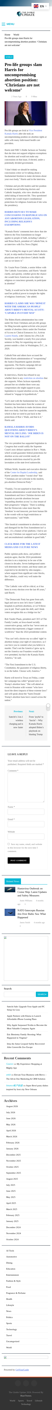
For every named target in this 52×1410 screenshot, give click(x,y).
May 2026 (10, 1124)
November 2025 (13, 1161)
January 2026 (12, 1148)
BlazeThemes (25, 1396)
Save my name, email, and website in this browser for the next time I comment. (25, 847)
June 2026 (11, 1118)
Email (11, 819)
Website (11, 831)
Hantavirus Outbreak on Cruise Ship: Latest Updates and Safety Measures (32, 892)
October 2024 (12, 1239)
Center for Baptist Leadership (23, 472)
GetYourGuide (22, 1370)
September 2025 (13, 1173)
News (8, 1311)
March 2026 (11, 1136)
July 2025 (10, 1185)
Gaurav (9, 1064)
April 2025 (11, 1203)
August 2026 (12, 1106)
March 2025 (11, 1209)
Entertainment (12, 1275)
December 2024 (13, 1227)
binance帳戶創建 (14, 1085)
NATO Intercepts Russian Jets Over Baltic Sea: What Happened (31, 914)
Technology (11, 1329)
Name (11, 807)
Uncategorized (12, 1341)
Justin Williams (26, 901)
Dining (9, 1263)
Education (10, 1269)
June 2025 (11, 1191)
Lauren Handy (11, 336)
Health (9, 1299)
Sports (9, 1323)
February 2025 (12, 1215)
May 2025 (10, 1197)
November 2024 (13, 1233)
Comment (13, 770)
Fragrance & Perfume (16, 1293)
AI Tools (10, 1251)
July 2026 (10, 1112)
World (9, 57)
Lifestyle (10, 1305)
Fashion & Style (13, 1281)
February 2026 (12, 1142)
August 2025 (12, 1179)
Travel (9, 1335)
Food (8, 1287)
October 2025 (12, 1167)
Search (8, 988)
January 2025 (12, 1221)
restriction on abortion (33, 378)
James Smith (25, 922)
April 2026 (11, 1130)
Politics (9, 1317)
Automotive (11, 1257)
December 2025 (13, 1155)
